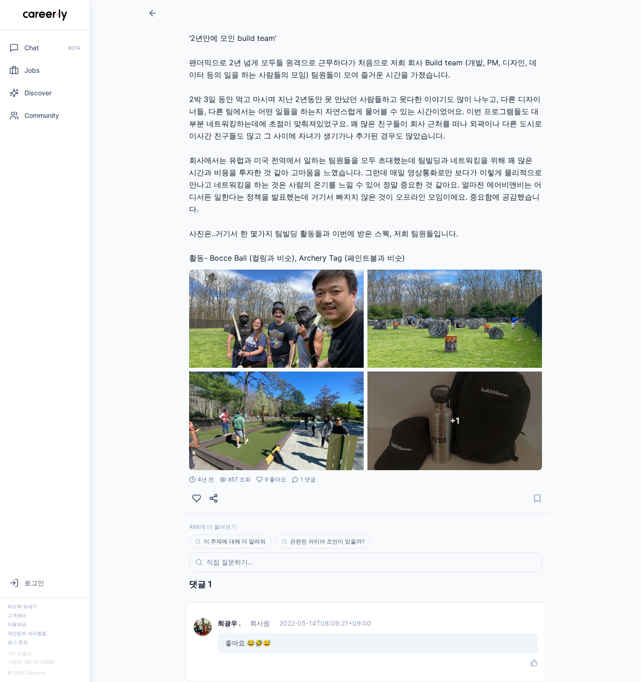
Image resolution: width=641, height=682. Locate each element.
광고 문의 (18, 642)
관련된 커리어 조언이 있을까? (327, 541)
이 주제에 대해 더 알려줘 (235, 541)
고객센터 (17, 615)
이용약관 (17, 624)
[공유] (213, 498)
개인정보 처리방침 (27, 633)
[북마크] (537, 498)
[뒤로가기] (152, 13)
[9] (196, 498)
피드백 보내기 (22, 606)
